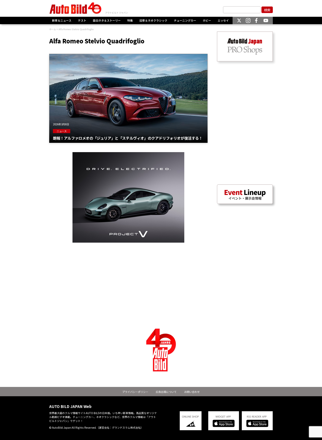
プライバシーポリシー (135, 392)
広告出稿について (166, 392)
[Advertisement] (128, 269)
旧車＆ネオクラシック (153, 20)
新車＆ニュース (61, 20)
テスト (82, 20)
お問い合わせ (192, 392)
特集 (130, 20)
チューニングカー (185, 20)
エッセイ (223, 20)
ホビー (207, 20)
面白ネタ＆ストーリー (107, 20)
